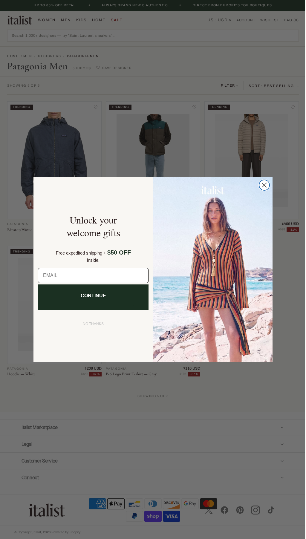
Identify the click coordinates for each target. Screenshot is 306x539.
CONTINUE (91, 295)
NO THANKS (91, 324)
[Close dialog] (262, 185)
